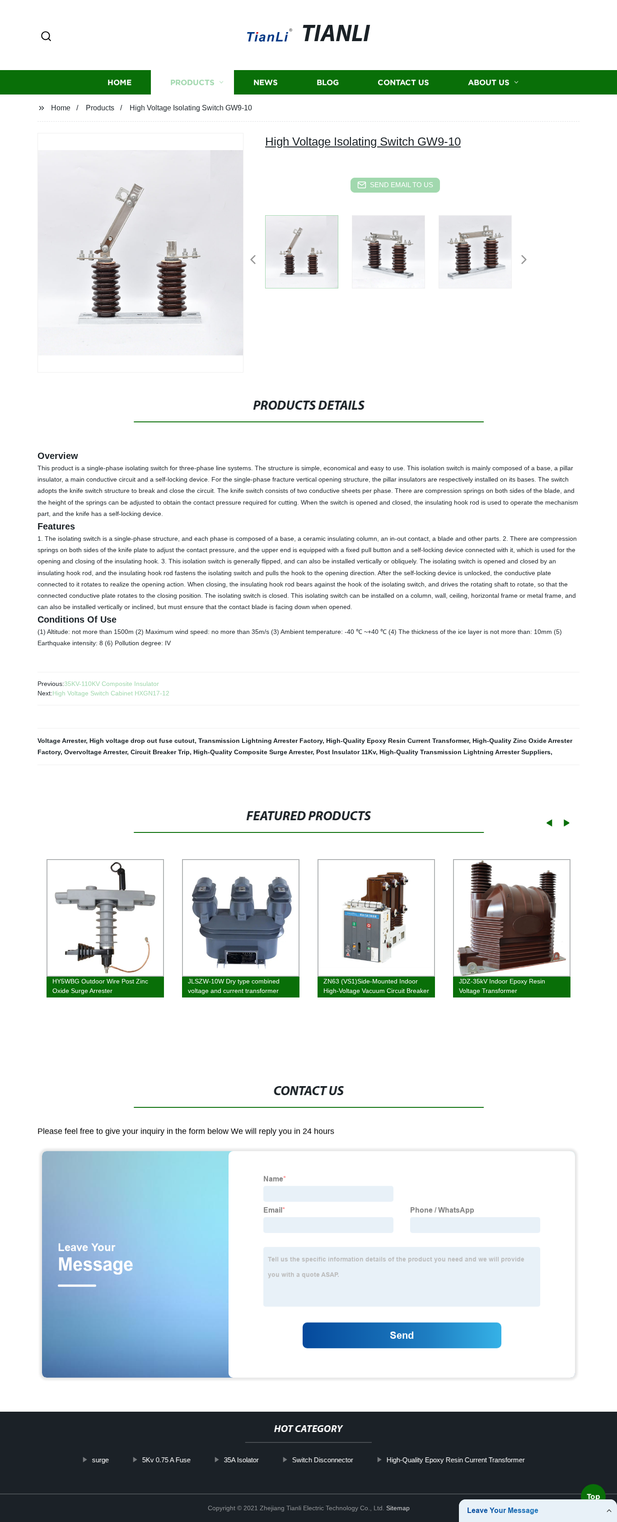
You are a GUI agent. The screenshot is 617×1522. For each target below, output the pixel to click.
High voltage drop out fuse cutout (142, 740)
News (265, 82)
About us (488, 82)
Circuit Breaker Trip (160, 752)
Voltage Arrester (61, 740)
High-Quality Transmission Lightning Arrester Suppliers (465, 752)
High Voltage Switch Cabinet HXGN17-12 (110, 693)
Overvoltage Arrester (95, 752)
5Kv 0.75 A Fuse (166, 1460)
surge (100, 1460)
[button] (46, 37)
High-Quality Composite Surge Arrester (253, 752)
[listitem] (308, 255)
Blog (328, 82)
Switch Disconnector (322, 1460)
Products (192, 82)
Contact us (403, 82)
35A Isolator (241, 1460)
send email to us (401, 185)
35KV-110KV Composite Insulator (111, 683)
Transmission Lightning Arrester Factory (260, 740)
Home (119, 82)
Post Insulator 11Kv (346, 752)
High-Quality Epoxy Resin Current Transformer (397, 740)
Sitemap (398, 1508)
